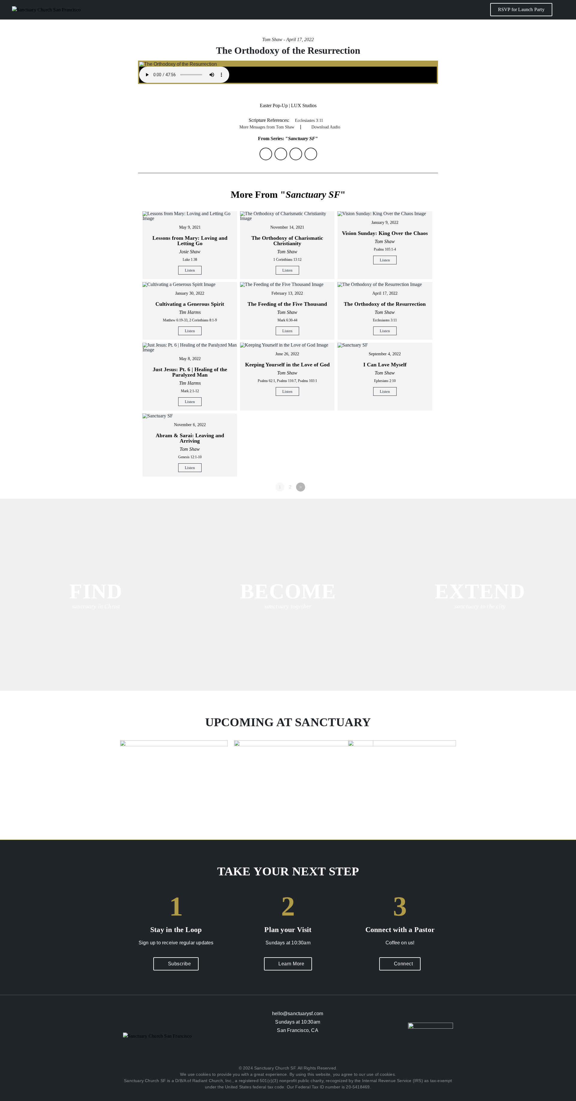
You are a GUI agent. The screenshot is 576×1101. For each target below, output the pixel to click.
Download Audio (325, 127)
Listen (190, 270)
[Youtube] (305, 1052)
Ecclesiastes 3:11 (309, 120)
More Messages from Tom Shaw (266, 127)
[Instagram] (288, 1052)
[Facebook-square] (270, 1052)
